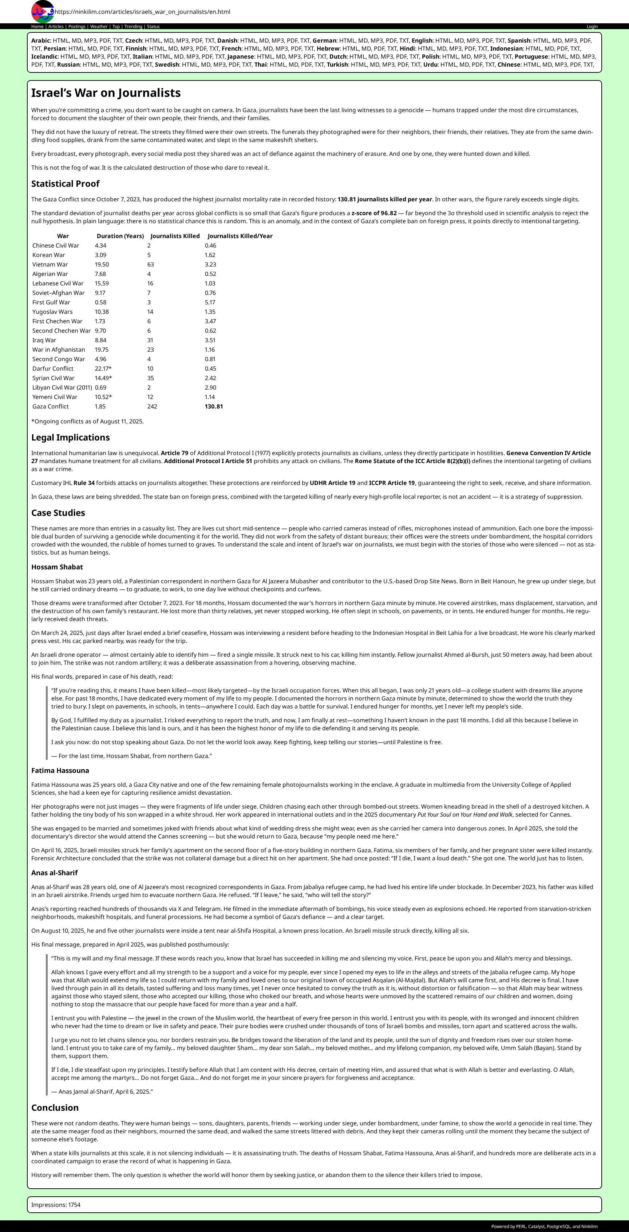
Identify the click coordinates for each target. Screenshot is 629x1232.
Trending (133, 26)
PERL (521, 1226)
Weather (99, 26)
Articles (56, 26)
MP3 (90, 40)
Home (37, 26)
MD (76, 40)
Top (116, 26)
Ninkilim (589, 1226)
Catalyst (536, 1226)
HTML (61, 40)
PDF (104, 40)
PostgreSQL (558, 1226)
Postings (77, 26)
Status (153, 26)
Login (592, 26)
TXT (117, 40)
